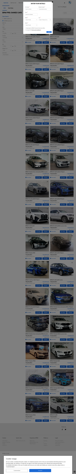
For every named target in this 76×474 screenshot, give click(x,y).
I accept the (33, 30)
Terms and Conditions (36, 30)
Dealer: (26, 23)
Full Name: (27, 7)
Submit (49, 31)
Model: (26, 17)
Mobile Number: (42, 7)
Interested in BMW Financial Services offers (35, 28)
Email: (26, 12)
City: (39, 17)
